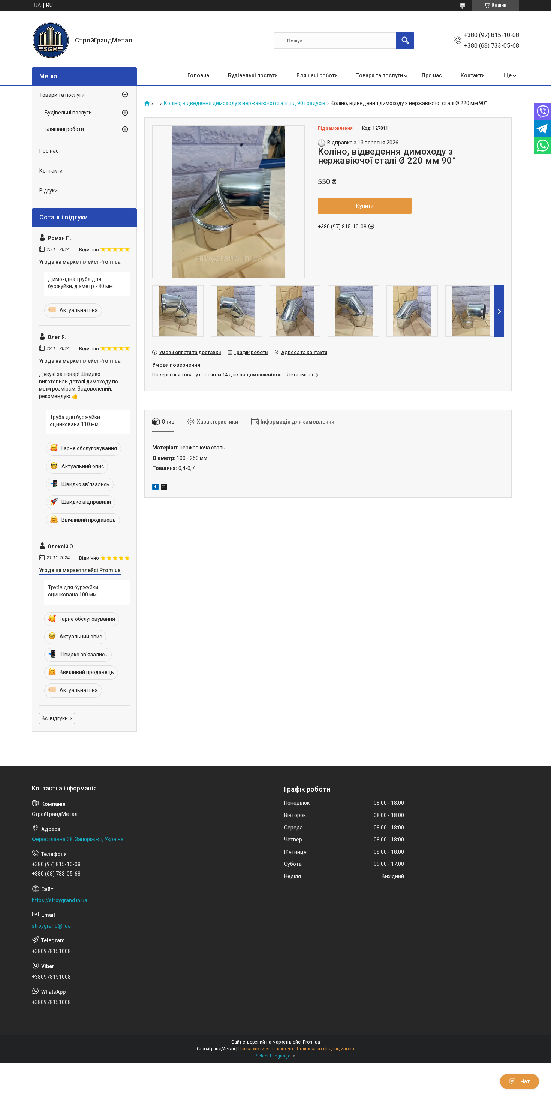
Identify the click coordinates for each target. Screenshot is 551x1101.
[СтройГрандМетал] (50, 40)
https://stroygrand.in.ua (59, 900)
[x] (164, 488)
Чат (525, 1081)
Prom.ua (311, 1042)
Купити (365, 206)
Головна (198, 75)
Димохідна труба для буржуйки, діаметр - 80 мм (80, 283)
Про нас (432, 75)
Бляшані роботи (317, 75)
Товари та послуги (379, 75)
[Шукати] (405, 40)
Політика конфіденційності (325, 1048)
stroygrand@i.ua (51, 926)
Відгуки (48, 191)
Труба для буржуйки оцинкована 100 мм (73, 591)
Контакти (473, 75)
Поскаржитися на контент (265, 1048)
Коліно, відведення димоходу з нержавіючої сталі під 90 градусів (244, 103)
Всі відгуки (55, 718)
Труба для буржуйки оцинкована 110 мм (75, 421)
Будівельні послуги (253, 75)
